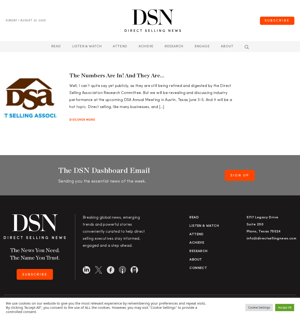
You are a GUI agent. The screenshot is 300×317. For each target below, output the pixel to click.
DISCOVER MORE (82, 120)
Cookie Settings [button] (259, 307)
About (227, 46)
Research (174, 46)
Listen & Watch (87, 46)
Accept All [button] (284, 307)
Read (56, 46)
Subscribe (277, 20)
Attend (196, 234)
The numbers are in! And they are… (116, 75)
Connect (198, 268)
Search (247, 47)
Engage (202, 46)
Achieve (146, 46)
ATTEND (120, 46)
